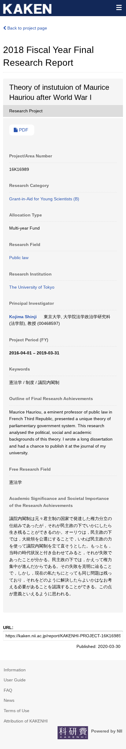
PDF (23, 130)
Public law (18, 257)
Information (15, 669)
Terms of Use (16, 710)
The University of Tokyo (31, 287)
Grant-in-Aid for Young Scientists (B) (44, 198)
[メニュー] (118, 7)
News (9, 700)
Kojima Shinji (23, 316)
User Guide (15, 679)
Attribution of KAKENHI (26, 721)
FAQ (8, 690)
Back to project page (26, 28)
